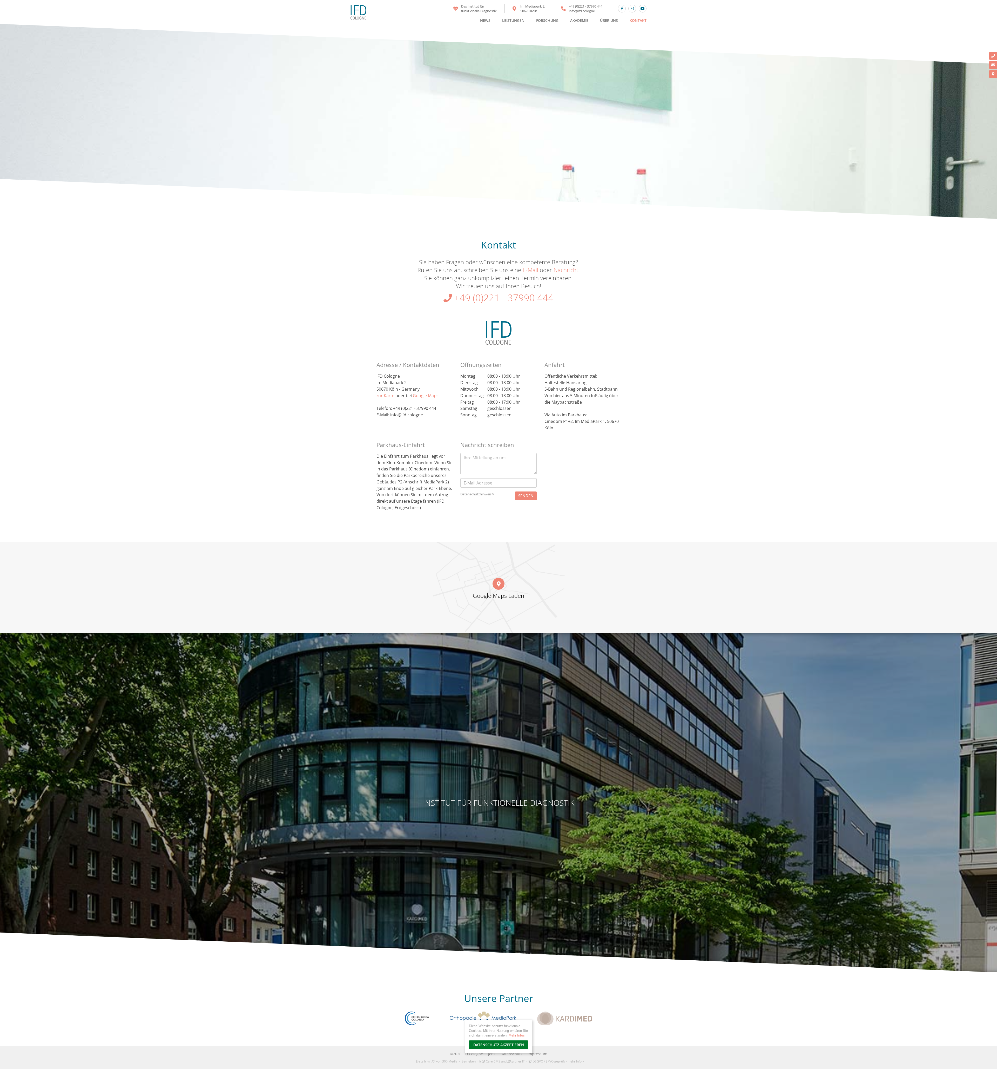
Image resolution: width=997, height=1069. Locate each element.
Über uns (609, 20)
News (485, 20)
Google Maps (426, 395)
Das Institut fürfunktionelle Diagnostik (479, 8)
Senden (526, 495)
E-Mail (530, 270)
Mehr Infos (517, 1035)
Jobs (491, 1053)
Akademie (579, 20)
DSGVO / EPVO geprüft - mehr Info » (558, 1061)
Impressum (537, 1053)
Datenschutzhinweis (476, 494)
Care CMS (492, 1061)
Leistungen (513, 20)
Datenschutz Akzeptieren (498, 1044)
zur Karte (385, 395)
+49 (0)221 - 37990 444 (585, 6)
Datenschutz (511, 1053)
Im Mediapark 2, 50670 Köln (532, 8)
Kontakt (638, 20)
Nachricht (566, 270)
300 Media (449, 1061)
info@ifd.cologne (582, 11)
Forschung (547, 20)
